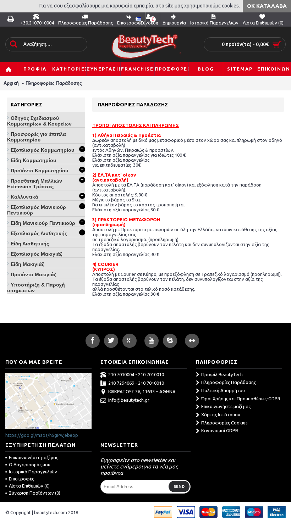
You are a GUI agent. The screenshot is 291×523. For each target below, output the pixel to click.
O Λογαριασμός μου (29, 464)
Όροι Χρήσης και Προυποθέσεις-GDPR (240, 398)
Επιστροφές (21, 478)
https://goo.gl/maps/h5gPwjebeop (41, 435)
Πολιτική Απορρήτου (223, 390)
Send (179, 486)
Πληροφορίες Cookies (224, 422)
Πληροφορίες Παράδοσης (54, 83)
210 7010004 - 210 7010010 (136, 374)
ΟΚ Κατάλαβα (267, 6)
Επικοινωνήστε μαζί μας (226, 406)
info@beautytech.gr (128, 399)
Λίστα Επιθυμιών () (29, 485)
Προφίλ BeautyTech (222, 374)
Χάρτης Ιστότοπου (220, 414)
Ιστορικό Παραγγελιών (33, 471)
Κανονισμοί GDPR (219, 430)
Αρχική (11, 83)
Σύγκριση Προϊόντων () (34, 492)
